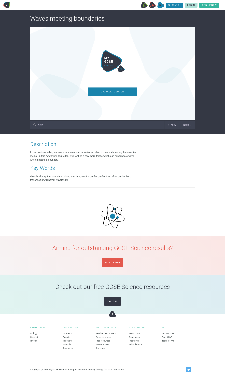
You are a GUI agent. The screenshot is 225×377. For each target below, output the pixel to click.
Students (67, 333)
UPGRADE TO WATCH (112, 91)
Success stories (103, 337)
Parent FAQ (167, 337)
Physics (160, 5)
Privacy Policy (95, 369)
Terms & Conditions (113, 369)
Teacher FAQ (168, 341)
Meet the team (103, 344)
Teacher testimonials (106, 333)
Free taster (134, 341)
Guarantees (134, 337)
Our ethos (100, 348)
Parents (66, 337)
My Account (134, 333)
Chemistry (152, 5)
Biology (144, 5)
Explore (112, 301)
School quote (135, 344)
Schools (67, 344)
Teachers (67, 341)
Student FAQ (168, 333)
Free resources (103, 341)
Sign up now (112, 262)
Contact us (68, 348)
